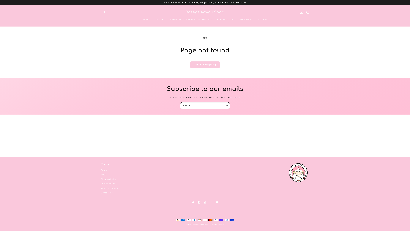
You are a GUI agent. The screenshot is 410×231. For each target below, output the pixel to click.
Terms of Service (109, 188)
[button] (104, 12)
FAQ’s (104, 174)
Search (104, 170)
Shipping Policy (108, 179)
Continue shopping (205, 64)
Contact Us (107, 192)
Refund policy (108, 183)
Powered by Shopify (216, 225)
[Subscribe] (227, 105)
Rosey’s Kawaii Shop (200, 225)
